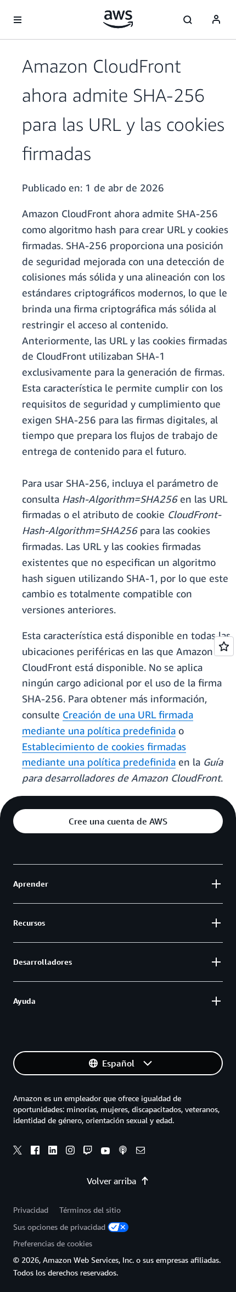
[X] (17, 1152)
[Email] (140, 1152)
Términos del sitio (90, 1209)
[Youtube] (105, 1152)
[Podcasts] (123, 1152)
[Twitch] (87, 1152)
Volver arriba (111, 1180)
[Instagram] (70, 1152)
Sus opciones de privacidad (59, 1226)
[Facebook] (35, 1152)
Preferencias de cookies (52, 1243)
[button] (118, 821)
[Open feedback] (224, 646)
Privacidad (30, 1209)
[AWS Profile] (216, 20)
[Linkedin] (52, 1152)
